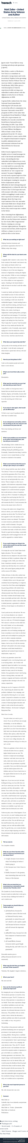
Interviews (8, 1121)
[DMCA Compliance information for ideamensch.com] (21, 1141)
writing (15, 1121)
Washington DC (7, 1124)
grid (3, 1121)
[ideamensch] (6, 3)
